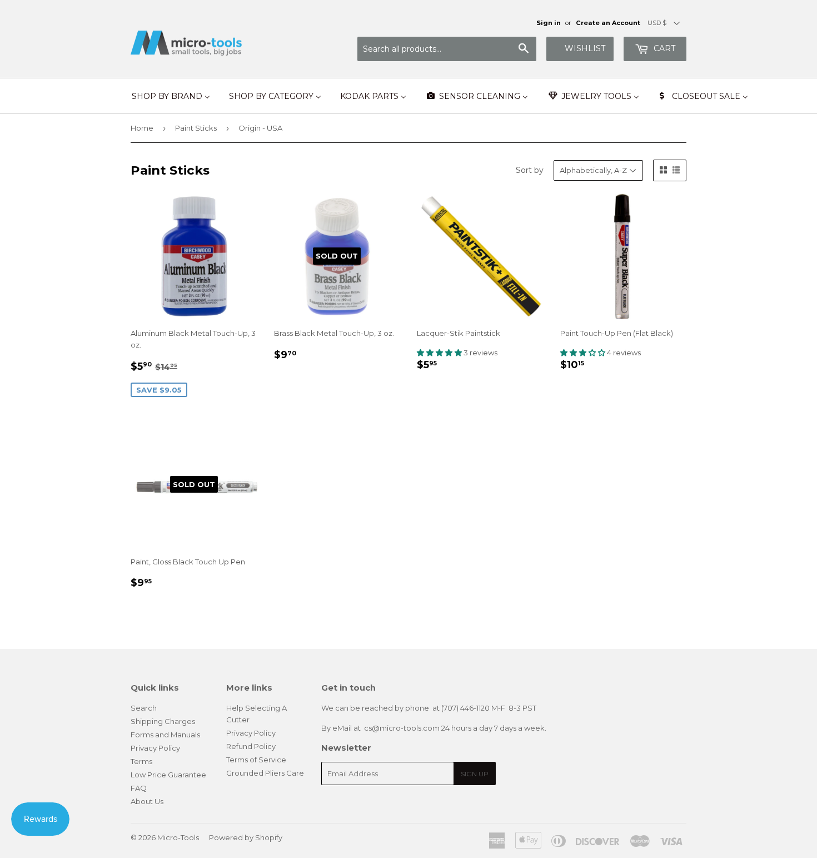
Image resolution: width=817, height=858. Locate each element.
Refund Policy (251, 746)
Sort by (530, 170)
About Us (147, 801)
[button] (440, 352)
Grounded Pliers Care (265, 772)
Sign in (548, 23)
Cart (663, 48)
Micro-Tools (178, 837)
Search (144, 707)
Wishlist (585, 48)
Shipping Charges (163, 721)
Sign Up (475, 774)
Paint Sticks (196, 127)
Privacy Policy (155, 747)
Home (142, 127)
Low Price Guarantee (168, 774)
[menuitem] (171, 96)
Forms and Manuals (165, 734)
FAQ (139, 787)
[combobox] (446, 49)
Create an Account (608, 23)
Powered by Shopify (245, 837)
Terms (141, 761)
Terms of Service (256, 759)
